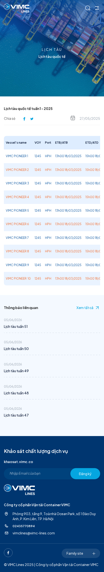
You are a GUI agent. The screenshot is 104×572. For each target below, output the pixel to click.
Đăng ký (85, 473)
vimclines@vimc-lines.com (34, 533)
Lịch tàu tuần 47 (16, 415)
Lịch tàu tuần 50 (16, 348)
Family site (75, 553)
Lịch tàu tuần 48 (16, 393)
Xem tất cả (84, 307)
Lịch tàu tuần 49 (16, 371)
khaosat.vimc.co (18, 461)
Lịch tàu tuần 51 (16, 326)
